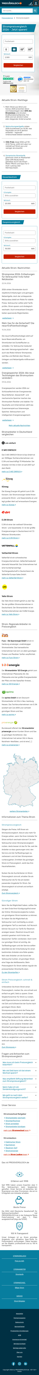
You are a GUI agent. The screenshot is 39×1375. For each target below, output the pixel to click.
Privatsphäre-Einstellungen (19, 1331)
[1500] (6, 49)
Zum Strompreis (8, 1047)
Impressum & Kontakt (19, 1339)
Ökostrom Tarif (11, 1148)
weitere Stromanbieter (19, 811)
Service (19, 1296)
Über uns (20, 1352)
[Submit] (35, 10)
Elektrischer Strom (13, 1142)
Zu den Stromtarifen (10, 972)
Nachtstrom (10, 1145)
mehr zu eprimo (8, 715)
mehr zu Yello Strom (10, 614)
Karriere (19, 1356)
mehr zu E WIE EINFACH (11, 472)
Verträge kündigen (20, 1344)
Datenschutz (19, 1322)
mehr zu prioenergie (10, 745)
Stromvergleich (19, 1256)
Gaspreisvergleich (11, 222)
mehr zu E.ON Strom (10, 538)
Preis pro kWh (19, 1261)
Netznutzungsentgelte (15, 126)
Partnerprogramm (19, 1318)
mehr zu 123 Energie (10, 684)
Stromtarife (20, 1274)
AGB (19, 1335)
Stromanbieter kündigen (15, 1127)
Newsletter (19, 1313)
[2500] (14, 49)
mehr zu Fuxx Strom (10, 658)
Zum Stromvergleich (10, 893)
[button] (18, 41)
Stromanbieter (20, 1269)
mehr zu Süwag (8, 505)
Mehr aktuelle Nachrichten (19, 425)
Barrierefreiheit (19, 1326)
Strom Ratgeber (19, 1301)
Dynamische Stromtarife (15, 156)
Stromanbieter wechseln (15, 1118)
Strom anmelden (12, 1124)
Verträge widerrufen (19, 1348)
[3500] (22, 49)
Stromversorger (12, 1151)
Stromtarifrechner (13, 1121)
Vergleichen (18, 65)
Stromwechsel (19, 1283)
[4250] (30, 49)
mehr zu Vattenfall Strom (12, 578)
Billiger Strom (19, 1288)
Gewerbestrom (10, 177)
